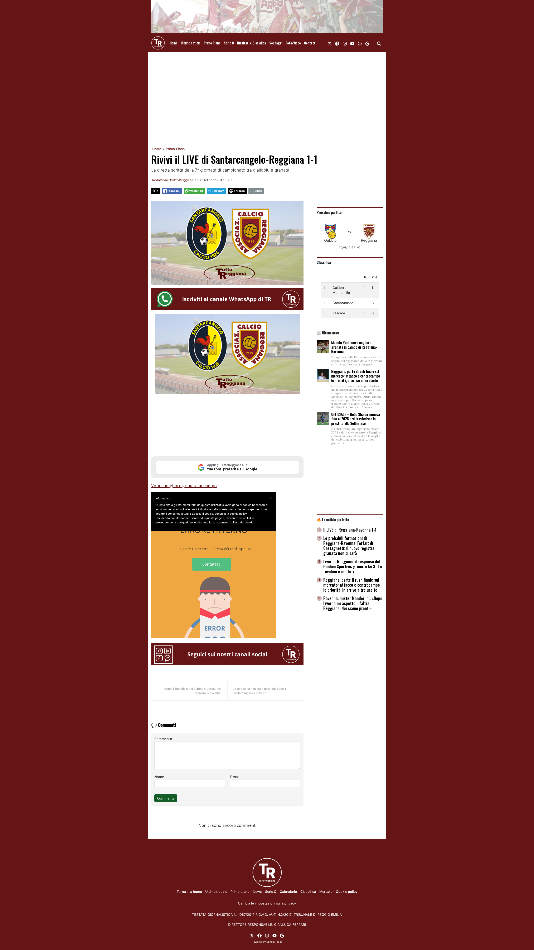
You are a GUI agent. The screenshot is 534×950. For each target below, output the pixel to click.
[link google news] (367, 43)
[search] (379, 43)
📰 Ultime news (328, 332)
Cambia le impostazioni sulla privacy (267, 903)
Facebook (174, 190)
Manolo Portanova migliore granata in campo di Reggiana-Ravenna (354, 347)
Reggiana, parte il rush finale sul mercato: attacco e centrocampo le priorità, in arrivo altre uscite (355, 376)
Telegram (218, 190)
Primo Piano (212, 42)
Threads (239, 190)
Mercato (325, 891)
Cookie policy (347, 891)
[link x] (330, 43)
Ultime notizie (190, 42)
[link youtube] (352, 43)
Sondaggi (275, 42)
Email (258, 190)
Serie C (229, 42)
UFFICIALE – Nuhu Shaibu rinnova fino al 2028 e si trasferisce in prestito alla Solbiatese (355, 419)
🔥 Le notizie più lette (333, 519)
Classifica (324, 262)
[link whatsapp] (360, 43)
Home (174, 42)
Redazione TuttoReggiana (173, 180)
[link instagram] (345, 43)
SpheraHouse (274, 941)
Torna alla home (189, 891)
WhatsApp (196, 190)
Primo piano (239, 891)
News (257, 891)
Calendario (288, 891)
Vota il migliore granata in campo (184, 485)
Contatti (310, 42)
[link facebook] (337, 43)
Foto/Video (293, 42)
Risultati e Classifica (251, 42)
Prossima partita (329, 212)
